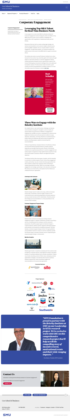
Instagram (48, 407)
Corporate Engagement (13, 27)
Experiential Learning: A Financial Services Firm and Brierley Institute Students (14, 32)
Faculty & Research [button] (23, 13)
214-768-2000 (22, 407)
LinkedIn (53, 407)
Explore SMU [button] (65, 1)
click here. (46, 68)
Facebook (42, 407)
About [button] (3, 13)
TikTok (57, 407)
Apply (38, 13)
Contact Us (7, 383)
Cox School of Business (10, 6)
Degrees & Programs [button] (12, 13)
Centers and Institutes (7, 8)
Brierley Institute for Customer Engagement (35, 19)
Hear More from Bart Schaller (50, 110)
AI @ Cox (33, 13)
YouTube (61, 407)
